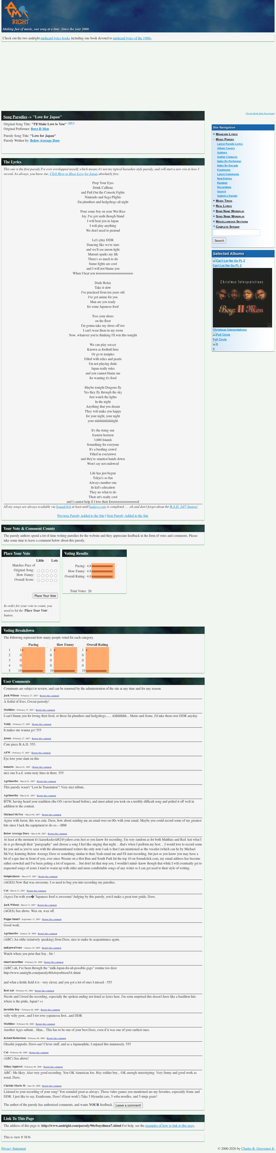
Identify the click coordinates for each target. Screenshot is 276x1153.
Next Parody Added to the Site (127, 515)
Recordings (224, 187)
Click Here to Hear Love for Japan (74, 173)
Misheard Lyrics (227, 134)
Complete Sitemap (228, 226)
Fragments (224, 170)
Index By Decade (227, 165)
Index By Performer (229, 161)
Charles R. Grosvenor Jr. (258, 1148)
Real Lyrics (224, 206)
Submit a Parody (227, 195)
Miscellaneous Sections (232, 221)
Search (221, 191)
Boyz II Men (40, 128)
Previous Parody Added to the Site (80, 515)
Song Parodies (15, 117)
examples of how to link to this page (169, 1125)
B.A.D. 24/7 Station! (184, 506)
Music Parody (225, 139)
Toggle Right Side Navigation (260, 113)
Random (222, 182)
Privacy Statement (13, 1148)
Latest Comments (228, 174)
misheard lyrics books (55, 38)
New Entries (224, 178)
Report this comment (49, 695)
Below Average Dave (45, 140)
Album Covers (226, 148)
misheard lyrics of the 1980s (132, 38)
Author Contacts (227, 157)
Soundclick (63, 506)
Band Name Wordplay (230, 211)
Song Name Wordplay (230, 216)
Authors (222, 152)
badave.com (97, 506)
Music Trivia (224, 200)
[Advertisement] (138, 76)
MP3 (71, 123)
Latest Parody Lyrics (230, 144)
